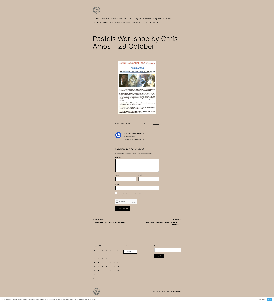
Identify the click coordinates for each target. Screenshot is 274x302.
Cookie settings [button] (262, 299)
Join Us (168, 19)
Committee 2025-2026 (118, 19)
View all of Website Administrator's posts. (134, 139)
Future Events (120, 22)
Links (128, 22)
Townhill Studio (108, 22)
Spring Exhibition (158, 19)
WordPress (177, 291)
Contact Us (147, 22)
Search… (157, 246)
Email (140, 175)
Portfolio (96, 22)
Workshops (156, 124)
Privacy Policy (136, 22)
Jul (95, 278)
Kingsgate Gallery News (143, 19)
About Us (96, 19)
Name (117, 175)
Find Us (155, 22)
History (130, 19)
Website (117, 184)
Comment (118, 157)
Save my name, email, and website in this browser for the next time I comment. (136, 194)
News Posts (105, 19)
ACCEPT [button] (269, 299)
